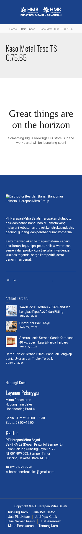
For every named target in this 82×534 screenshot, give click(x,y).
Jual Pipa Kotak (46, 517)
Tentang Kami (48, 526)
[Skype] (40, 279)
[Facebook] (21, 279)
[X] (15, 279)
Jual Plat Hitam (19, 517)
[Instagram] (46, 279)
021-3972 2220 (21, 467)
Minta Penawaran (18, 400)
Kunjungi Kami (18, 512)
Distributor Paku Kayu (34, 323)
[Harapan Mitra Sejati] (41, 12)
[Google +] (27, 279)
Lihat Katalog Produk (20, 409)
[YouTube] (53, 279)
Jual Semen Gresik (21, 521)
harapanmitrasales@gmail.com (31, 472)
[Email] (8, 279)
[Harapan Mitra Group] (41, 203)
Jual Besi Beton (44, 512)
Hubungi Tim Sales (19, 404)
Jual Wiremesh (50, 521)
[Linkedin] (34, 279)
